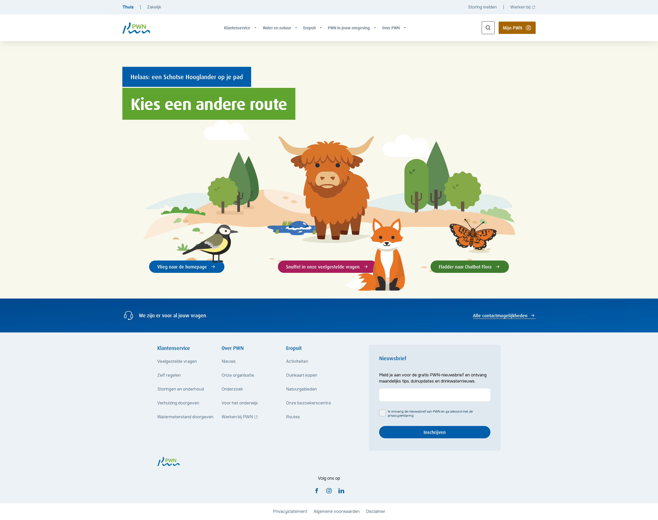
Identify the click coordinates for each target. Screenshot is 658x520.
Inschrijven (435, 432)
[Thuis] (136, 28)
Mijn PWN (519, 29)
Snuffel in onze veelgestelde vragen (323, 267)
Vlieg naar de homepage (182, 267)
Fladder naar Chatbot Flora (465, 267)
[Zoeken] (488, 27)
